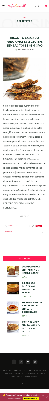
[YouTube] (35, 362)
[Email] (43, 232)
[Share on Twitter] (33, 226)
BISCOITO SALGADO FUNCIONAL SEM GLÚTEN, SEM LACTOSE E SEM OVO (24, 42)
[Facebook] (14, 362)
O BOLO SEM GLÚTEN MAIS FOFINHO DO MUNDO (29, 288)
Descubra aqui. (31, 398)
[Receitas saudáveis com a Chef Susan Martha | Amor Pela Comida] (17, 6)
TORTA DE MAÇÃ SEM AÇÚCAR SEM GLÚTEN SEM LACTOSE (31, 326)
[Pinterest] (28, 362)
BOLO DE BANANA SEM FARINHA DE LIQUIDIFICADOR (31, 270)
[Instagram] (21, 362)
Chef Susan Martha (26, 50)
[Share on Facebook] (29, 226)
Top (25, 384)
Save (39, 226)
